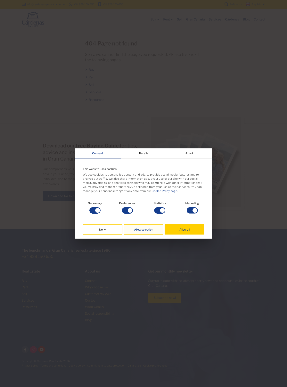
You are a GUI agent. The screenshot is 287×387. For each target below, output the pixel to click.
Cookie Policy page (164, 191)
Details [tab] (143, 153)
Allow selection (143, 229)
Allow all (184, 229)
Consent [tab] (97, 153)
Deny (102, 229)
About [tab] (189, 153)
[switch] (127, 210)
